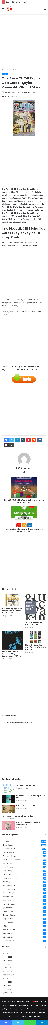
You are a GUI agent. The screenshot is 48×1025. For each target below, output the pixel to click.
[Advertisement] (24, 40)
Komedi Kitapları (9, 904)
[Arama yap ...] (45, 10)
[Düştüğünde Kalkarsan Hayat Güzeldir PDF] (8, 825)
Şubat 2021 (7, 993)
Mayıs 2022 (7, 957)
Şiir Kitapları (7, 908)
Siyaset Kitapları (9, 885)
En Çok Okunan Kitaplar (12, 860)
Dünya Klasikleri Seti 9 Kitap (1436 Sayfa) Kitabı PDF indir (35, 647)
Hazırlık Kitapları (9, 852)
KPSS (5, 926)
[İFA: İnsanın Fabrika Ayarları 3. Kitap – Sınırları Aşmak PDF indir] (12, 640)
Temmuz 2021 (8, 975)
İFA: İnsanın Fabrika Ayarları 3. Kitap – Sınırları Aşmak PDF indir (12, 654)
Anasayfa (6, 69)
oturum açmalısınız (25, 722)
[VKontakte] (39, 440)
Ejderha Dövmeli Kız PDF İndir (16, 2)
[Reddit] (34, 440)
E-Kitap (14, 69)
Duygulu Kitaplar (9, 915)
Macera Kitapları (9, 893)
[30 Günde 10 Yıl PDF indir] (8, 788)
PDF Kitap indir (9, 93)
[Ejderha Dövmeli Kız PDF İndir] (8, 809)
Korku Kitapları (8, 922)
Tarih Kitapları (8, 863)
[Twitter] (11, 440)
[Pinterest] (28, 440)
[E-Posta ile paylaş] (6, 445)
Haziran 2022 (8, 953)
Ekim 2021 (7, 968)
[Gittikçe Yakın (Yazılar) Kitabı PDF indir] (35, 607)
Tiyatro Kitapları (9, 900)
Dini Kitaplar (7, 874)
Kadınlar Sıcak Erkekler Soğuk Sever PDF (31, 796)
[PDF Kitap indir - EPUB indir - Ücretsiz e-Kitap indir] (9, 9)
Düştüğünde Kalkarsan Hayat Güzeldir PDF (28, 823)
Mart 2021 (7, 989)
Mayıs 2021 (7, 982)
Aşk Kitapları (7, 882)
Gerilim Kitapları (9, 941)
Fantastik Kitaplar (9, 889)
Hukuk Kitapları (8, 933)
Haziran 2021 (8, 978)
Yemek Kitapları (9, 930)
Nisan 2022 (7, 960)
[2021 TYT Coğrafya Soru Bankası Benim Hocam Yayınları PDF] (12, 600)
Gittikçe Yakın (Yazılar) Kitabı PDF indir (35, 623)
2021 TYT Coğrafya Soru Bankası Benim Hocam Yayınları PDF (12, 610)
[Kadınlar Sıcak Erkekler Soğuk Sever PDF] (8, 799)
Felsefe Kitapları (9, 867)
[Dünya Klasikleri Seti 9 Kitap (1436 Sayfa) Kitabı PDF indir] (35, 637)
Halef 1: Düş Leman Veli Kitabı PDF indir (18, 816)
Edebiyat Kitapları (9, 856)
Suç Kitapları (8, 919)
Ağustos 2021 (8, 971)
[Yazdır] (11, 445)
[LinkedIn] (17, 440)
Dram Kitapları (8, 911)
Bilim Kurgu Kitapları (10, 878)
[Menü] (3, 10)
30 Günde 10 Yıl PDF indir (26, 785)
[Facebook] (6, 440)
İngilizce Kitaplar (9, 849)
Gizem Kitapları (8, 937)
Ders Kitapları (8, 845)
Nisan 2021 (7, 985)
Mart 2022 (7, 964)
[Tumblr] (23, 440)
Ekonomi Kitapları (9, 896)
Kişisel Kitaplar (8, 871)
